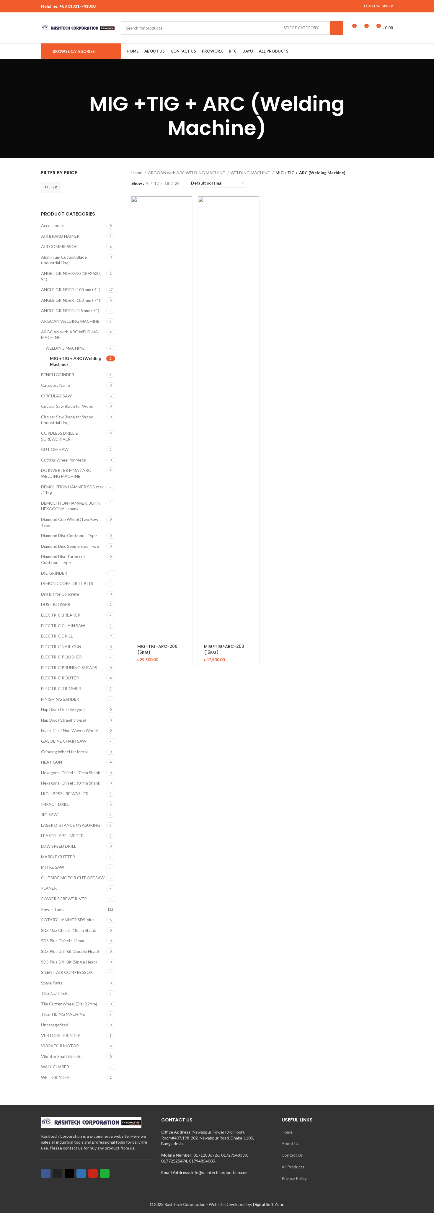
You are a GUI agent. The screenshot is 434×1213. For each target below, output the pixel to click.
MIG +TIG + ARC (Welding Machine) (75, 361)
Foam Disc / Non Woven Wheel (69, 730)
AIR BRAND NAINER (60, 236)
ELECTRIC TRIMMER (61, 688)
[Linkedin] (81, 1173)
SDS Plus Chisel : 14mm (62, 940)
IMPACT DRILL (55, 804)
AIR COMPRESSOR (59, 246)
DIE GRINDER (54, 572)
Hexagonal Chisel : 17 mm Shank (70, 772)
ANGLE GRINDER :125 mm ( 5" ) (70, 310)
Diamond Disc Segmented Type (70, 546)
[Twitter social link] (210, 6)
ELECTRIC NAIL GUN (61, 646)
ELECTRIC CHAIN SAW (63, 625)
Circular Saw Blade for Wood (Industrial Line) (67, 419)
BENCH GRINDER (57, 374)
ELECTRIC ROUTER (60, 677)
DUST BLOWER (55, 604)
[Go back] (209, 83)
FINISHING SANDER (60, 699)
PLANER (49, 888)
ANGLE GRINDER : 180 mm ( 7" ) (70, 300)
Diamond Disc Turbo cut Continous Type (63, 559)
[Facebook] (45, 1173)
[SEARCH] (336, 28)
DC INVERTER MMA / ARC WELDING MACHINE (66, 473)
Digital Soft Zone (268, 1204)
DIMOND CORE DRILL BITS (67, 583)
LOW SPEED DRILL (58, 846)
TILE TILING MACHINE (63, 1014)
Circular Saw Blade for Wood (67, 406)
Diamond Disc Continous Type (69, 535)
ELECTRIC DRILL (57, 635)
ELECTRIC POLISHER (61, 656)
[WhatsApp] (105, 1173)
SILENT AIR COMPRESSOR (67, 972)
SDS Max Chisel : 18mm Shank (68, 930)
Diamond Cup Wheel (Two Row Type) (69, 522)
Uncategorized (54, 1024)
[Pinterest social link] (230, 6)
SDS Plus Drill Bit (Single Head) (69, 961)
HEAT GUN (51, 761)
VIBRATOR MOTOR (60, 1045)
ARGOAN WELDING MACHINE (70, 321)
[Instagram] (69, 1173)
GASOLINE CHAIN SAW (63, 741)
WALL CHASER (55, 1066)
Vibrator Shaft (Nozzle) (62, 1056)
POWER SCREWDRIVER (64, 898)
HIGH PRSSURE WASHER (65, 793)
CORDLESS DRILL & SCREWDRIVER (59, 436)
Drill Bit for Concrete (60, 593)
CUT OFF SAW (54, 449)
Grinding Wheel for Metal (64, 751)
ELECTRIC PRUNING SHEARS (69, 667)
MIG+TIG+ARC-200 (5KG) (157, 649)
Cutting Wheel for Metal (63, 459)
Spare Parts (52, 982)
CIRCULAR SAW (56, 395)
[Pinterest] (93, 1173)
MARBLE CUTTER (58, 856)
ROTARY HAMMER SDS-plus (67, 919)
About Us (290, 1143)
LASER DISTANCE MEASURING (70, 825)
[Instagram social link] (217, 6)
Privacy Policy (294, 1178)
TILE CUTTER (54, 993)
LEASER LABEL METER (62, 835)
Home (137, 172)
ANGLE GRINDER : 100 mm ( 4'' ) (70, 289)
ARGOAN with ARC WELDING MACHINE (69, 334)
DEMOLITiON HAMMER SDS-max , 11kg (72, 489)
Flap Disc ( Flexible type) (63, 709)
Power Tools (52, 909)
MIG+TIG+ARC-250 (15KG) (224, 649)
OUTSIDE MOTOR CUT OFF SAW (73, 877)
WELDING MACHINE (65, 347)
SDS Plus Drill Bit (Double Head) (70, 951)
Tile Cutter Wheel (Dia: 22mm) (69, 1003)
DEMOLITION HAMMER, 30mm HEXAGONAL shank (70, 505)
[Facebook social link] (203, 6)
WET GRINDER (55, 1077)
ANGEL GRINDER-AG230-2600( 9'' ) (71, 276)
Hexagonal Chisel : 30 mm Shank (70, 782)
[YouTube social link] (224, 6)
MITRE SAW (52, 867)
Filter (51, 187)
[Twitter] (57, 1173)
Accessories (52, 225)
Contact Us (292, 1154)
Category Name (55, 385)
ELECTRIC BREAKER (60, 614)
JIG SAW (49, 814)
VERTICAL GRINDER (61, 1035)
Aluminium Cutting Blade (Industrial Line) (64, 260)
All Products (293, 1166)
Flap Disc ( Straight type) (63, 720)
